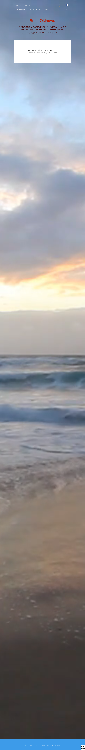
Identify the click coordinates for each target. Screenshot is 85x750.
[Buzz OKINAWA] (67, 5)
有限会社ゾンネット (27, 745)
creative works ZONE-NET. (41, 745)
